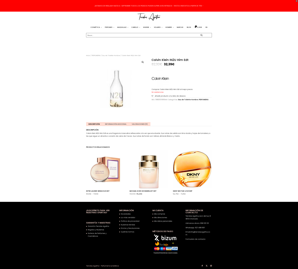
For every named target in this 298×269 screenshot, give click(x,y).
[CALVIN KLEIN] (160, 79)
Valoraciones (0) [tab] (140, 124)
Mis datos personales (163, 221)
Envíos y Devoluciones (130, 228)
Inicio (88, 55)
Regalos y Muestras (96, 230)
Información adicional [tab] (116, 124)
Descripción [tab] (94, 124)
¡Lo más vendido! (128, 217)
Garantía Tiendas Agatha (98, 226)
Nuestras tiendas (128, 225)
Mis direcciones (160, 217)
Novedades (126, 214)
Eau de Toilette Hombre (111, 55)
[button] (143, 62)
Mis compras (159, 214)
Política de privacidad (130, 221)
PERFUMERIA (96, 55)
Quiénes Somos (127, 232)
